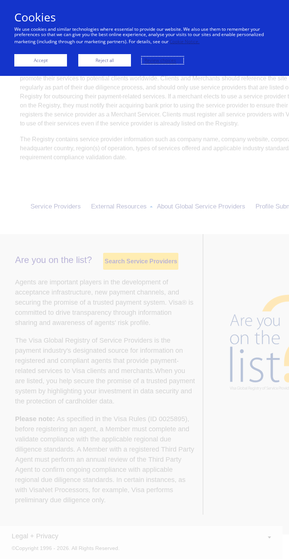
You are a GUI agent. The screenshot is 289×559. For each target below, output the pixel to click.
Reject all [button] (105, 60)
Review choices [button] (160, 60)
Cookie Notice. (184, 41)
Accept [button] (41, 60)
